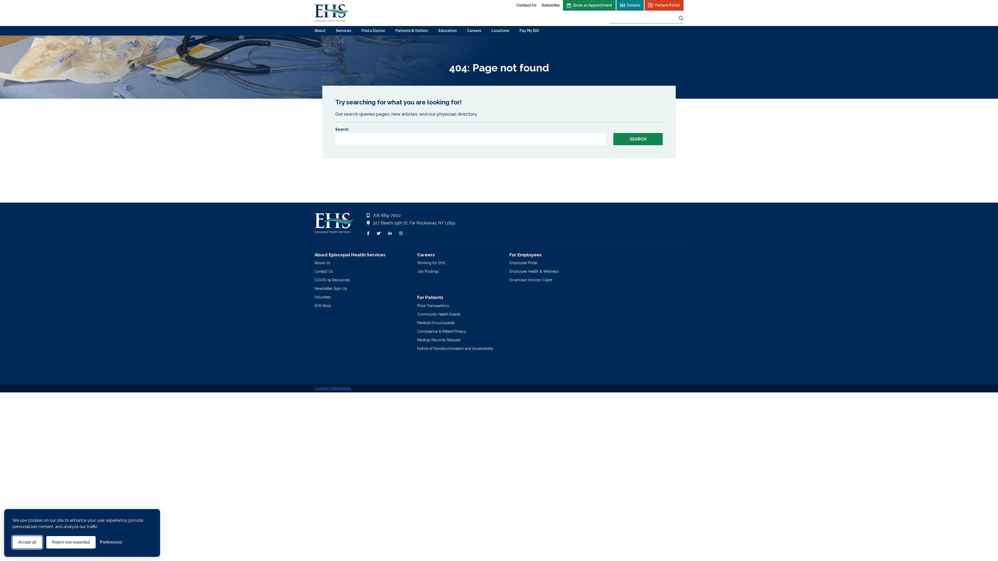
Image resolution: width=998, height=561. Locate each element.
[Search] (681, 18)
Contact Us (526, 5)
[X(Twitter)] (378, 233)
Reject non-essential (71, 542)
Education (447, 31)
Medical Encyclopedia (436, 323)
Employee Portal (523, 263)
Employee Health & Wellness (534, 271)
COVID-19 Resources (332, 280)
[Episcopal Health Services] (331, 13)
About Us (322, 263)
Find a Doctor (373, 31)
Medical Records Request (439, 340)
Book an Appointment (592, 5)
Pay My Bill (529, 31)
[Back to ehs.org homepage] (333, 224)
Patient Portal (667, 5)
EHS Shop (322, 306)
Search (342, 129)
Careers (474, 31)
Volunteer (322, 297)
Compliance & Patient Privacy (441, 331)
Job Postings (428, 271)
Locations (500, 31)
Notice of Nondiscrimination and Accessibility (455, 348)
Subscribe (551, 5)
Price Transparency (433, 306)
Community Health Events (439, 314)
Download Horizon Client (530, 280)
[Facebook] (368, 233)
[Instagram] (401, 233)
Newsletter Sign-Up (330, 288)
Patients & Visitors (412, 31)
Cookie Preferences (332, 388)
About (319, 31)
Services (343, 31)
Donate (633, 5)
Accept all (27, 542)
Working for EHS (431, 263)
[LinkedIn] (390, 233)
